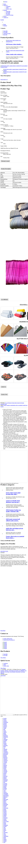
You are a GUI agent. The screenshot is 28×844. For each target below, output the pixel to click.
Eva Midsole (21, 670)
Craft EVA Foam (9, 15)
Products (5, 10)
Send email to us (4, 79)
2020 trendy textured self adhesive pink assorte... (13, 519)
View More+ (3, 657)
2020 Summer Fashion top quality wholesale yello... (13, 510)
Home (4, 4)
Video (7, 7)
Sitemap (6, 670)
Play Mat (8, 13)
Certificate (8, 6)
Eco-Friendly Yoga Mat (15, 671)
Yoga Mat (8, 11)
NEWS (4, 16)
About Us (5, 5)
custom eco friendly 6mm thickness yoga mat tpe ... (13, 501)
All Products (11, 670)
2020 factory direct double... (14, 44)
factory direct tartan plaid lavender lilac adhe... (13, 493)
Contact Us (5, 17)
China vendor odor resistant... (14, 54)
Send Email (3, 675)
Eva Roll (16, 670)
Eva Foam (7, 671)
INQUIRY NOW (4, 551)
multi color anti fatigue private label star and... (14, 529)
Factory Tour (9, 8)
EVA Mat (8, 12)
